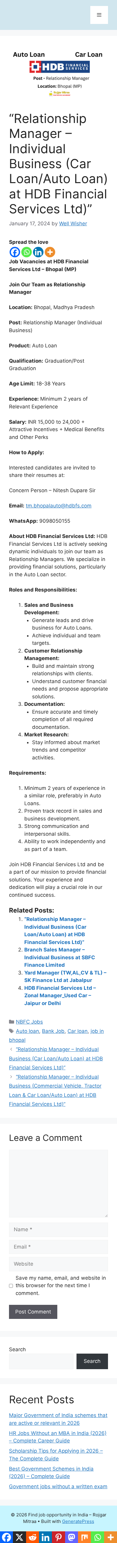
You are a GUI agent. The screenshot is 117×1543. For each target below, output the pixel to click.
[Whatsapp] (26, 252)
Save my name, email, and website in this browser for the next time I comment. (61, 1285)
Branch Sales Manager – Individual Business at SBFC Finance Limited (59, 957)
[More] (50, 252)
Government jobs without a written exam (58, 1486)
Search (17, 1349)
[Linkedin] (38, 252)
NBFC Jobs (29, 1022)
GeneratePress (78, 1521)
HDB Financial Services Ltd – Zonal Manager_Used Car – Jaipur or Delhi (60, 995)
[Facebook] (15, 252)
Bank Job (53, 1031)
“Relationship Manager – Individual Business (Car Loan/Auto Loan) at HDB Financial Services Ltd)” (56, 1058)
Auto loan (27, 1031)
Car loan (78, 1031)
